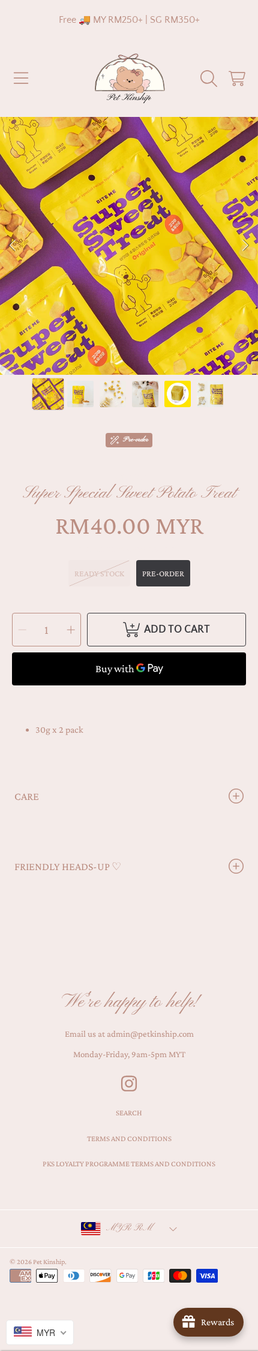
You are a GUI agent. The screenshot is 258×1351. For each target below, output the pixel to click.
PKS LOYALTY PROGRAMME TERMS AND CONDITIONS (129, 1163)
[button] (21, 78)
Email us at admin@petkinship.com (129, 1034)
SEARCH (129, 1112)
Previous (12, 245)
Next (245, 245)
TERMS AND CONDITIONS (129, 1138)
